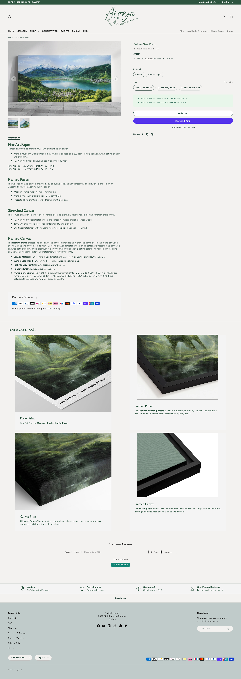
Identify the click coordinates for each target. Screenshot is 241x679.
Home (11, 31)
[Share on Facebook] (147, 134)
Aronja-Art (18, 670)
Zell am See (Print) (22, 37)
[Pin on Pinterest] (152, 134)
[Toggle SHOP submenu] (38, 31)
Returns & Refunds (17, 633)
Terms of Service (16, 638)
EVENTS (65, 31)
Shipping (149, 58)
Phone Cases (217, 31)
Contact (76, 31)
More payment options (183, 127)
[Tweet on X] (142, 134)
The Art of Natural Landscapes (146, 49)
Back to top (120, 598)
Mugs (230, 31)
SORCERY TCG (49, 31)
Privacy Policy (15, 643)
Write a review (120, 565)
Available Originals (197, 31)
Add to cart (183, 113)
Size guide (228, 82)
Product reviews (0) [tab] (73, 552)
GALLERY (22, 31)
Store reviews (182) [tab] (92, 552)
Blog (182, 31)
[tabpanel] (64, 213)
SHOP (33, 31)
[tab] (14, 137)
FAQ (85, 31)
